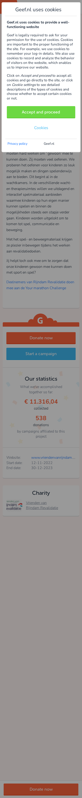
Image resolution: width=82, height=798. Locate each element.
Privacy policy (17, 143)
